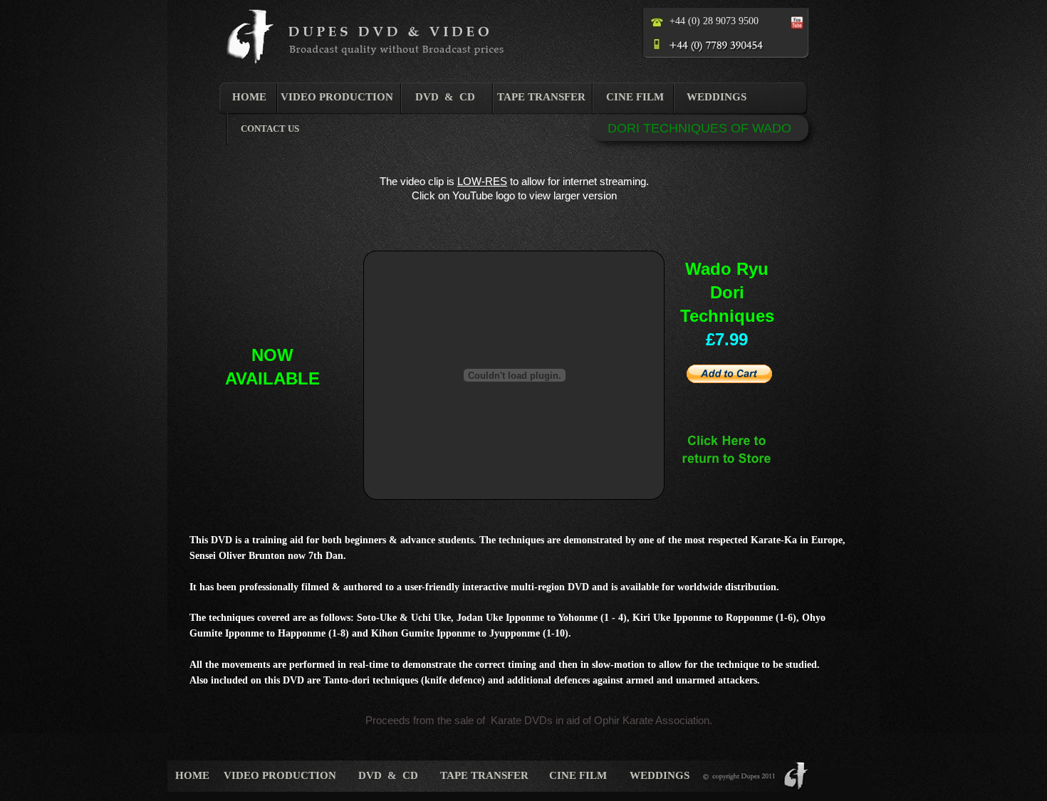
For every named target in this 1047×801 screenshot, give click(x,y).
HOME (249, 97)
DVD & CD (445, 97)
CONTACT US (270, 128)
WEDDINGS (716, 97)
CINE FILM (635, 97)
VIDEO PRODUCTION (337, 97)
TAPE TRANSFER (541, 97)
